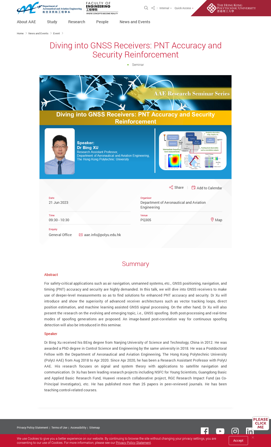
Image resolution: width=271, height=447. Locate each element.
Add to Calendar (209, 188)
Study (52, 22)
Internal (164, 8)
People (102, 22)
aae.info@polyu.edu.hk (102, 234)
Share (179, 187)
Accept (238, 440)
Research (76, 22)
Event (57, 33)
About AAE (26, 22)
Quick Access (183, 8)
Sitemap (94, 427)
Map (218, 219)
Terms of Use (59, 427)
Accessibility (78, 427)
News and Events (135, 22)
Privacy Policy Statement (32, 427)
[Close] (253, 437)
